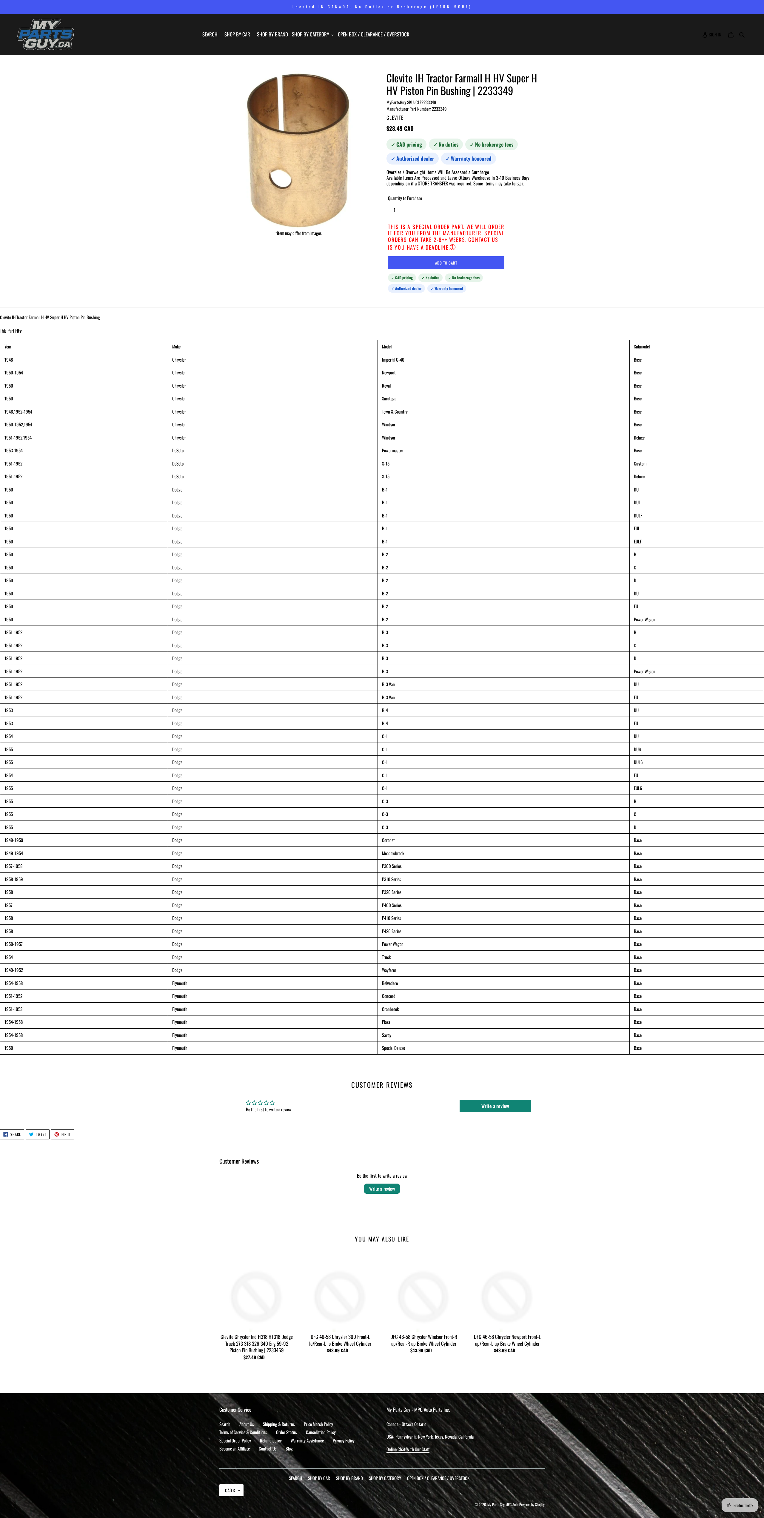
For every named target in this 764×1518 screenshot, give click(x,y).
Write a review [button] (495, 1106)
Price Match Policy (318, 1424)
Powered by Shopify (532, 1504)
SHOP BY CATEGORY (385, 1478)
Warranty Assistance (307, 1440)
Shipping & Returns (279, 1424)
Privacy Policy (344, 1440)
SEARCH (295, 1478)
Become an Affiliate (234, 1448)
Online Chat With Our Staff (407, 1449)
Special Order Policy (235, 1440)
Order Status (286, 1432)
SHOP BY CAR (319, 1478)
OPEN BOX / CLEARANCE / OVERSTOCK (438, 1478)
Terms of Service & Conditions (243, 1432)
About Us (246, 1424)
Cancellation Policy (321, 1432)
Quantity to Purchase (405, 198)
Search (224, 1424)
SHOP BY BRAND (349, 1478)
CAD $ (230, 1490)
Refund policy (271, 1440)
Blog (289, 1448)
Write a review (382, 1188)
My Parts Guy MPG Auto (502, 1504)
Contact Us (268, 1448)
